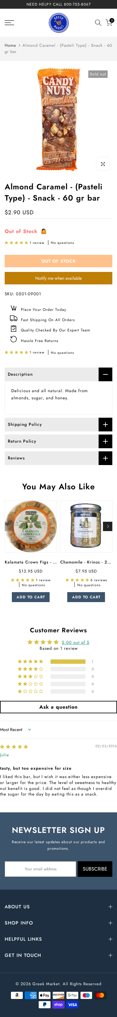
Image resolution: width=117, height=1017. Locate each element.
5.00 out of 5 (76, 642)
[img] (14, 747)
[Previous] (9, 526)
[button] (17, 242)
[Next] (107, 526)
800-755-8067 (77, 4)
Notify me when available (58, 278)
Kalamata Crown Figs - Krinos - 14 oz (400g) (52, 562)
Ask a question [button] (58, 706)
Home (10, 45)
